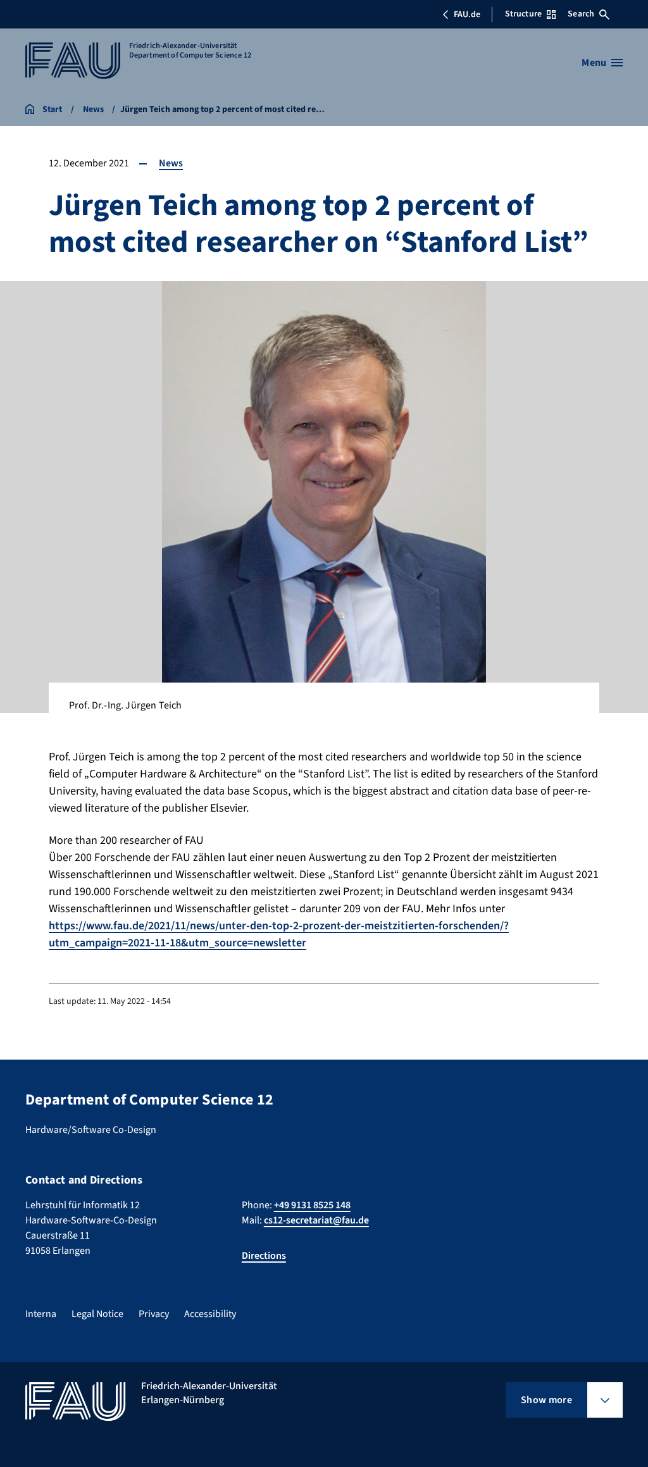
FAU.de (467, 14)
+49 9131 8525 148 (312, 1205)
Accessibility (210, 1314)
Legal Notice (97, 1314)
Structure (523, 14)
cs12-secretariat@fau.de (316, 1220)
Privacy (154, 1314)
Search (581, 14)
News (171, 163)
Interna (40, 1314)
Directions (264, 1256)
